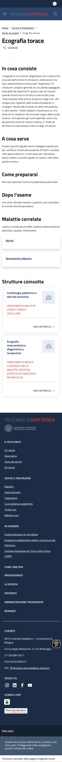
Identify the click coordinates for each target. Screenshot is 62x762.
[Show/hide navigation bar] (5, 14)
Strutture (9, 467)
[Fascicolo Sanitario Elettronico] (15, 711)
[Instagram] (7, 685)
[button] (55, 14)
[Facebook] (22, 685)
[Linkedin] (14, 685)
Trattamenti (10, 498)
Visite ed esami (10, 33)
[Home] (31, 14)
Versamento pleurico (19, 258)
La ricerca (11, 584)
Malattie (9, 486)
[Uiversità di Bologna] (31, 428)
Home (5, 28)
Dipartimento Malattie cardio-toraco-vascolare (21, 309)
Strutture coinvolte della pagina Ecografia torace (28, 759)
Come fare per (13, 567)
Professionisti (13, 575)
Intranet (10, 611)
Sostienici (10, 593)
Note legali (8, 731)
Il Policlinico (12, 442)
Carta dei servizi (13, 462)
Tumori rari (10, 509)
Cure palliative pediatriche (18, 504)
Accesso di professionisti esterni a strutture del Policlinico (29, 542)
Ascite (10, 241)
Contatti (10, 631)
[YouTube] (29, 685)
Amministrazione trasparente (23, 602)
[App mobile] (7, 701)
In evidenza (11, 526)
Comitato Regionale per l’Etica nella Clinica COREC (27, 553)
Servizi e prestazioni (17, 478)
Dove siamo (10, 456)
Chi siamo (9, 450)
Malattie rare (11, 515)
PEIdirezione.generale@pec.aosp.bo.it (30, 668)
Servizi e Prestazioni (23, 28)
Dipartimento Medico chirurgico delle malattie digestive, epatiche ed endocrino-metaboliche (22, 369)
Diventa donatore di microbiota (21, 534)
